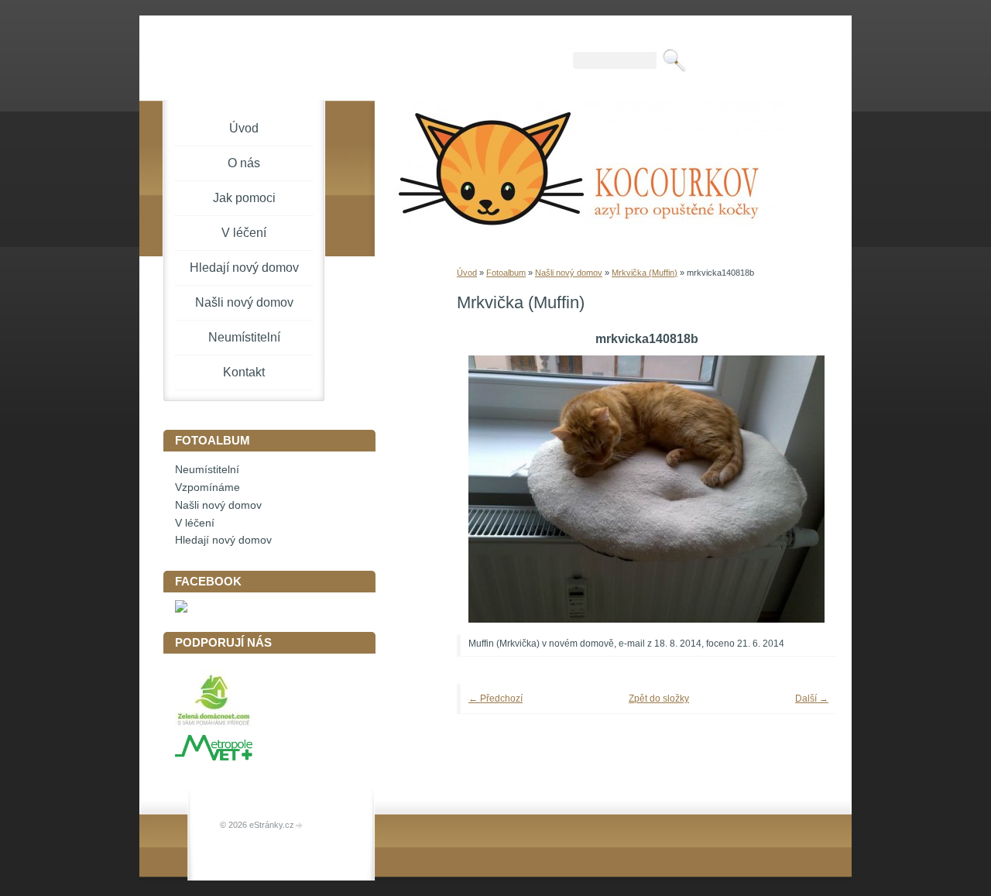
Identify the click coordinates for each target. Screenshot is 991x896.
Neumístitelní (244, 337)
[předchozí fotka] (489, 489)
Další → (811, 698)
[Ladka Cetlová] (181, 609)
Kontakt (244, 372)
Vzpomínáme (207, 487)
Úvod (467, 272)
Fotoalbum (506, 272)
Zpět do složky (659, 698)
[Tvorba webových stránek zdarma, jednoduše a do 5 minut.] (299, 825)
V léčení (243, 232)
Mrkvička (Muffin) (644, 272)
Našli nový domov (568, 272)
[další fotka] (803, 489)
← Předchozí (495, 698)
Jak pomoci (244, 197)
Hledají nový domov (244, 267)
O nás (244, 163)
